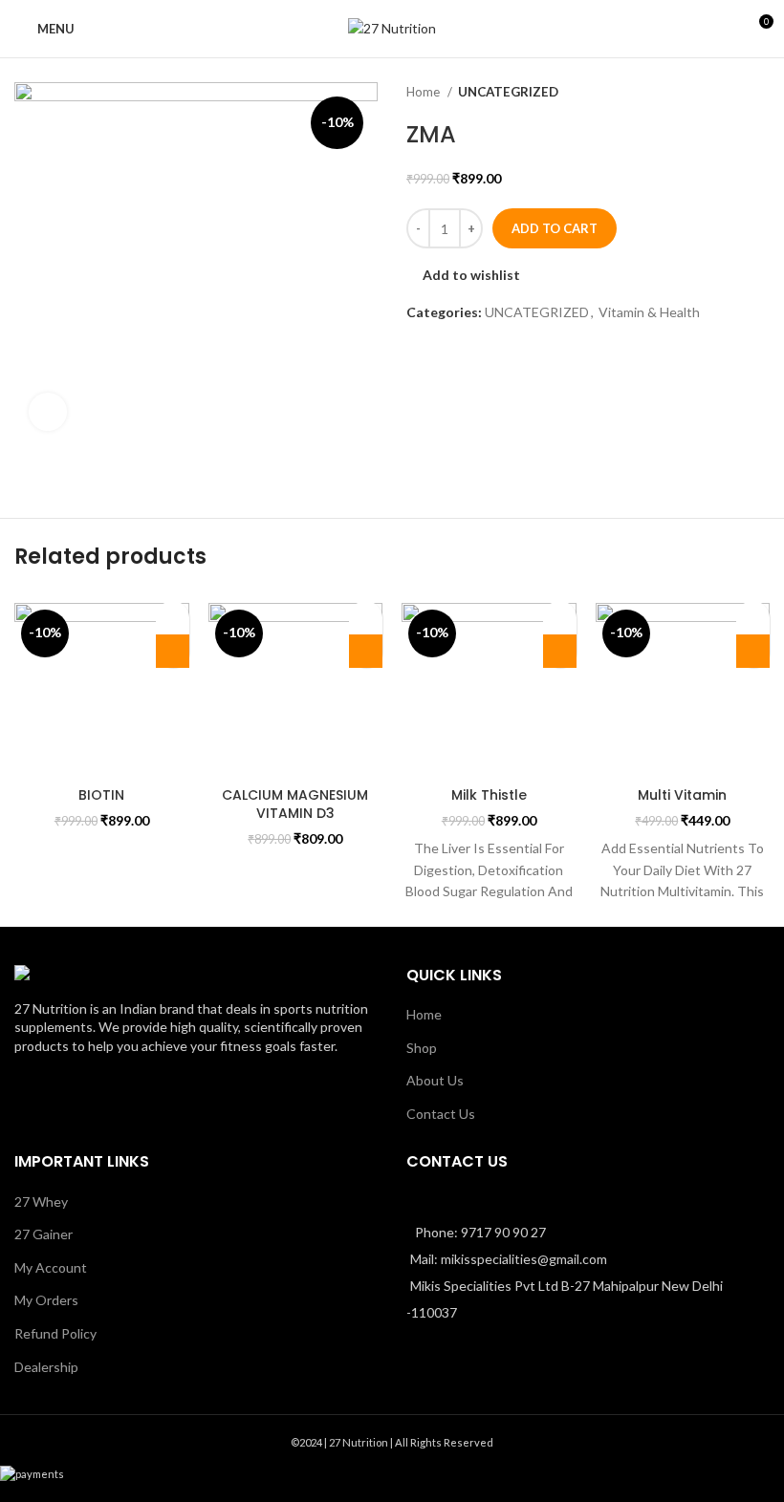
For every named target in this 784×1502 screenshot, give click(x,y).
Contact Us (440, 1113)
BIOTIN (101, 795)
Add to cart (555, 228)
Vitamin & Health (649, 312)
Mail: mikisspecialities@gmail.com (508, 1259)
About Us (435, 1080)
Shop (421, 1048)
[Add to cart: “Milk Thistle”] (560, 651)
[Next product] (760, 92)
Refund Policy (55, 1333)
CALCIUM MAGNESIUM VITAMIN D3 (295, 804)
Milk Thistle (489, 795)
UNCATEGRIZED (508, 91)
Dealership (46, 1367)
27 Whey (41, 1201)
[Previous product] (721, 92)
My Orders (46, 1300)
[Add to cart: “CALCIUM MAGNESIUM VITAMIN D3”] (365, 651)
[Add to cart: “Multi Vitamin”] (753, 651)
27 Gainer (43, 1234)
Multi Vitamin (682, 795)
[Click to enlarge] (48, 412)
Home (424, 91)
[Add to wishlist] (172, 617)
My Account (50, 1267)
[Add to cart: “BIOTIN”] (172, 651)
